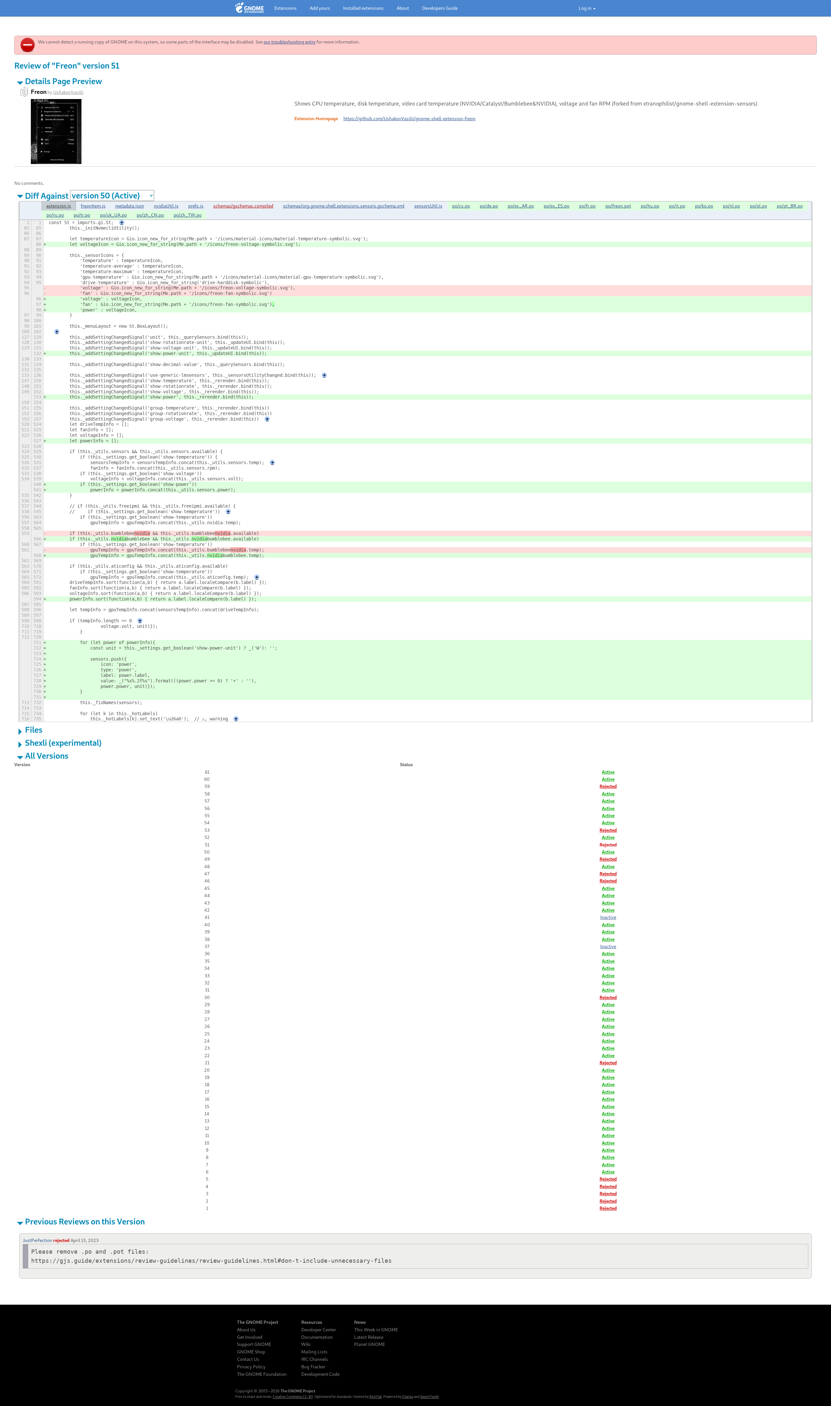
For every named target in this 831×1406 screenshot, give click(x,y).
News (360, 1322)
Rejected (608, 786)
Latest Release (368, 1337)
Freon (38, 91)
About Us (246, 1329)
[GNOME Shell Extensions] (249, 8)
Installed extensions (363, 8)
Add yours (320, 8)
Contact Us (248, 1359)
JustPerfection (37, 1240)
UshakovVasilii (68, 92)
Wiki (306, 1344)
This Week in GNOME (376, 1329)
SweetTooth (429, 1397)
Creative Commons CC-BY (293, 1397)
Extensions (285, 8)
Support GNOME (254, 1344)
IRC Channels (314, 1359)
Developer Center (318, 1329)
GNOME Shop (251, 1351)
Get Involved (249, 1337)
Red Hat (375, 1397)
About (403, 8)
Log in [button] (585, 8)
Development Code (320, 1374)
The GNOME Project (257, 1322)
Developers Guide (440, 8)
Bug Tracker (313, 1366)
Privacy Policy (251, 1366)
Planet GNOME (369, 1344)
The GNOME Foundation (262, 1374)
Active (608, 772)
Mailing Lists (314, 1351)
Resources (311, 1322)
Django (407, 1397)
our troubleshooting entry (290, 41)
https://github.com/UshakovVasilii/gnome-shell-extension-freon (409, 118)
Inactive (608, 917)
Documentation (317, 1337)
